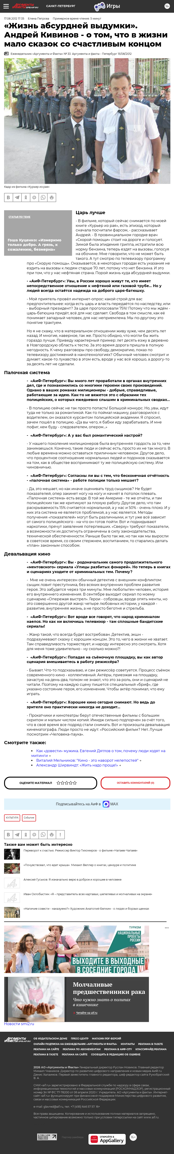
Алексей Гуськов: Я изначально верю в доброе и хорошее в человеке (72, 879)
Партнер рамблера (72, 1137)
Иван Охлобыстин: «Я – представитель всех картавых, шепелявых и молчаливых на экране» (88, 894)
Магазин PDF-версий (106, 1038)
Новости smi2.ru (19, 1024)
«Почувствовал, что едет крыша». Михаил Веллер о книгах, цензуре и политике (80, 865)
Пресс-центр (79, 1038)
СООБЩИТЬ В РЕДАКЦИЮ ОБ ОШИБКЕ (115, 1054)
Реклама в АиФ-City (118, 1049)
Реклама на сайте (46, 1049)
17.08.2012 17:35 (14, 18)
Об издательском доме (50, 1038)
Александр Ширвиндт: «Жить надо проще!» (77, 765)
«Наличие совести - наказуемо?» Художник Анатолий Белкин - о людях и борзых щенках (86, 908)
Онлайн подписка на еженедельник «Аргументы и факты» (75, 1044)
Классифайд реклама (151, 1049)
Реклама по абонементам (82, 1049)
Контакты (128, 1044)
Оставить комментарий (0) (135, 782)
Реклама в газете (150, 1044)
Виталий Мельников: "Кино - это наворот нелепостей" (87, 760)
